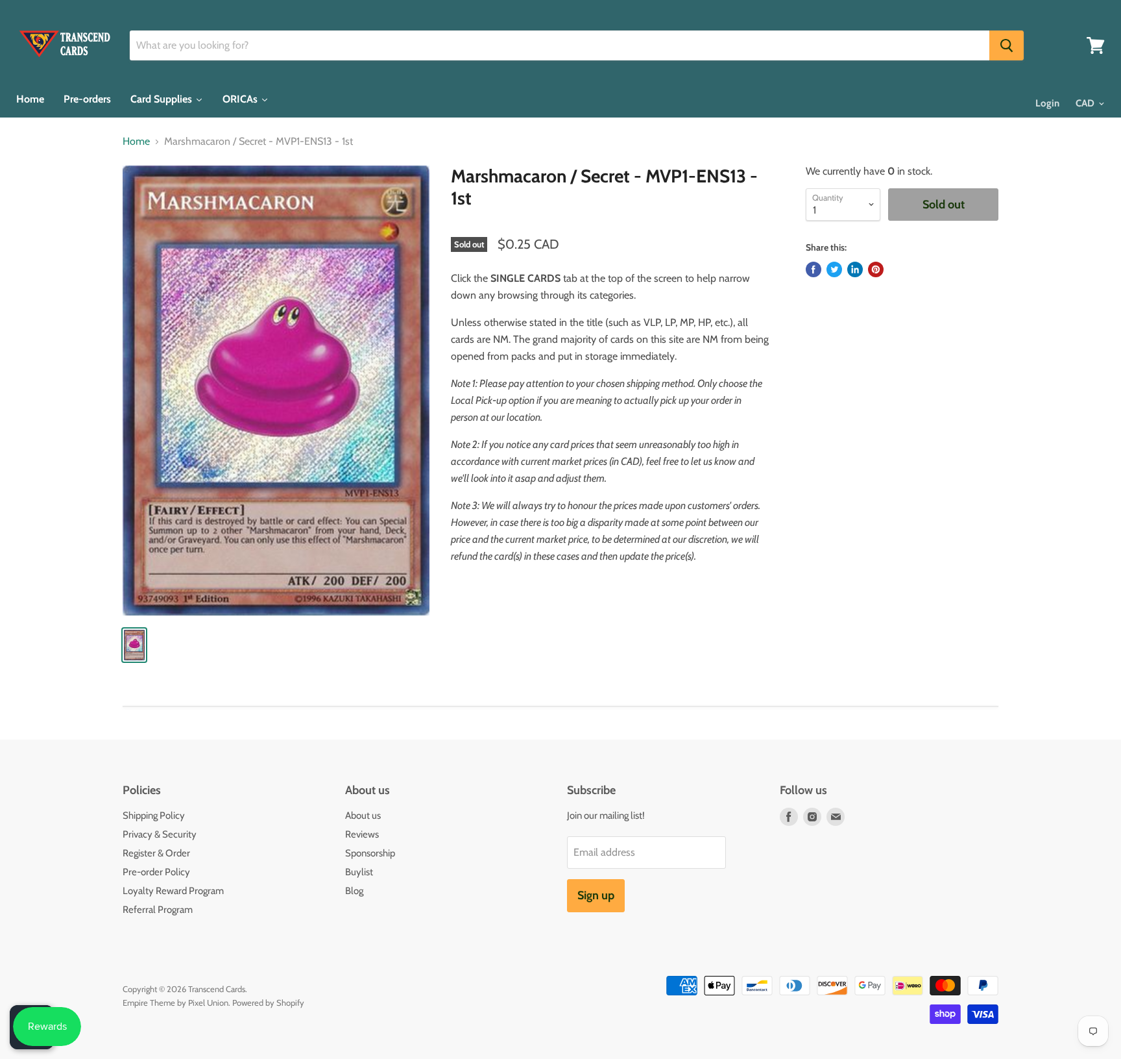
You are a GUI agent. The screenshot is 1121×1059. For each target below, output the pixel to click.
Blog (354, 891)
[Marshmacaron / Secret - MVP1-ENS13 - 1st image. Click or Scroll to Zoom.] (276, 391)
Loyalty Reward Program (173, 891)
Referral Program (158, 910)
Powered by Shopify (268, 1002)
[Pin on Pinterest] (876, 269)
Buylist (359, 872)
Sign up (595, 895)
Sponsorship (370, 853)
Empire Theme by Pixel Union (175, 1002)
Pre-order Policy (156, 872)
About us (363, 815)
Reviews (362, 834)
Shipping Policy (154, 815)
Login (1047, 103)
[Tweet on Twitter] (834, 269)
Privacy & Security (160, 834)
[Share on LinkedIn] (855, 269)
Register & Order (156, 853)
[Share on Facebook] (813, 269)
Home (136, 141)
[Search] (1006, 45)
